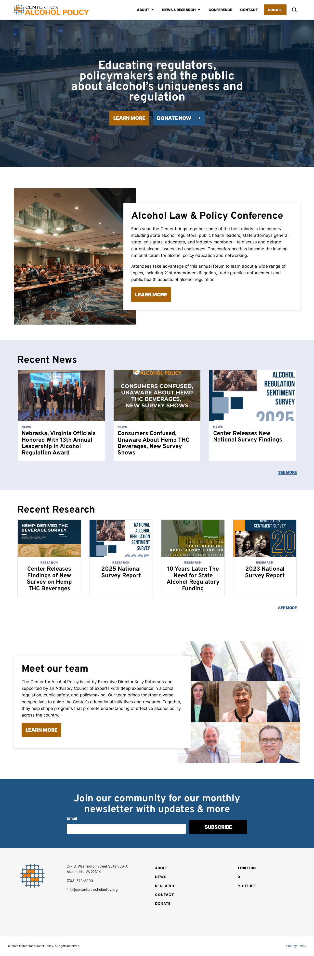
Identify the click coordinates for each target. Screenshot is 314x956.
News (161, 877)
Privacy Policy (296, 946)
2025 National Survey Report (121, 572)
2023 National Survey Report (265, 572)
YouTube (247, 886)
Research (165, 886)
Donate (275, 10)
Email (72, 818)
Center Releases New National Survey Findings (247, 437)
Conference (220, 10)
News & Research (179, 10)
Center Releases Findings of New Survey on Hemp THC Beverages (49, 579)
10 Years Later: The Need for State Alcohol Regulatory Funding (193, 579)
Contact (249, 10)
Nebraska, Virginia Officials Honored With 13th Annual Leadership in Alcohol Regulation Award (59, 443)
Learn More (129, 118)
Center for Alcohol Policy (51, 9)
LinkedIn (247, 868)
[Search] (294, 10)
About (143, 10)
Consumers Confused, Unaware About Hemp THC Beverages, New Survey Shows (153, 443)
